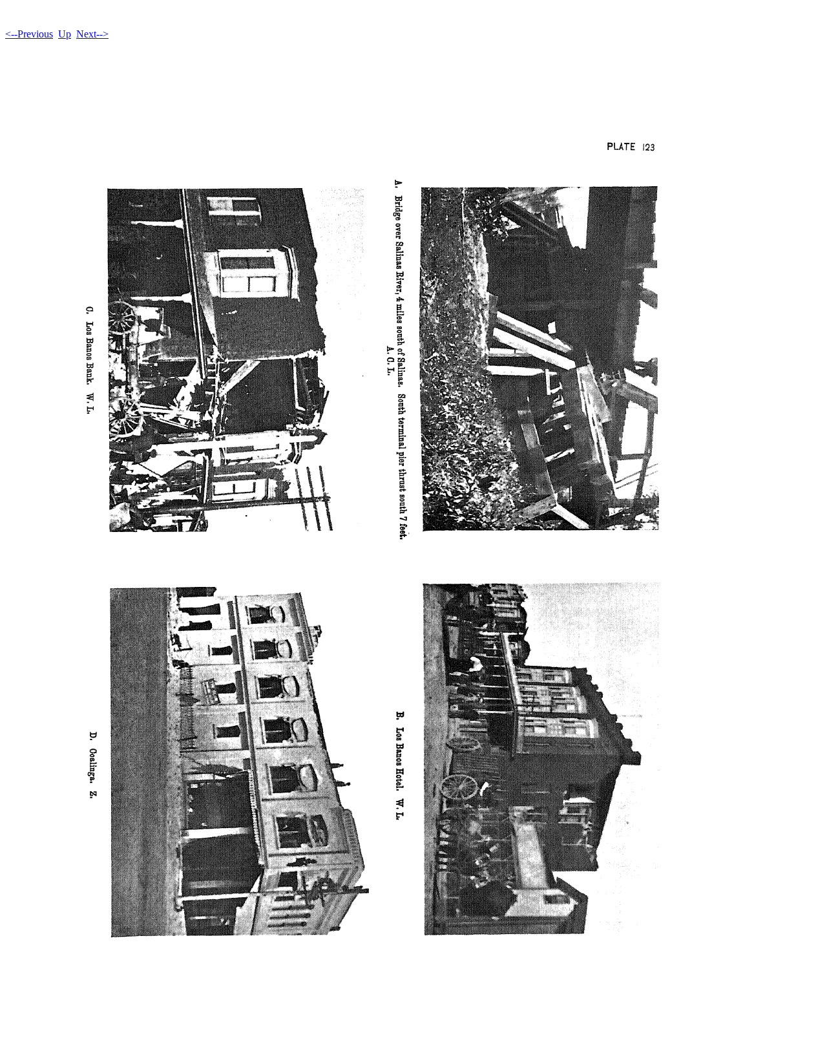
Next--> (92, 33)
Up (64, 33)
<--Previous (29, 33)
